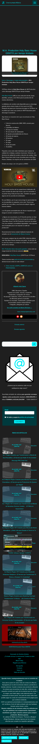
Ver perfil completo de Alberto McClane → (19, 307)
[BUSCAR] (34, 344)
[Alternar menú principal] (34, 2)
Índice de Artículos (19, 672)
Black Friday (19, 660)
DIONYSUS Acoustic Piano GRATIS (19, 647)
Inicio (3, 80)
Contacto (19, 668)
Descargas (10, 80)
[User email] (21, 316)
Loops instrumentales (20, 80)
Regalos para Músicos (19, 663)
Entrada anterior (19, 324)
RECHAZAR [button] (23, 737)
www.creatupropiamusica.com (26, 311)
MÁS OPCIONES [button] (7, 741)
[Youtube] (17, 316)
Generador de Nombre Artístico (19, 654)
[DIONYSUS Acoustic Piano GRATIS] (19, 635)
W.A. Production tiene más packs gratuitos (14, 249)
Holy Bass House (7, 95)
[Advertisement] (19, 30)
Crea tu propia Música (13, 3)
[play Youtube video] (19, 177)
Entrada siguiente (19, 329)
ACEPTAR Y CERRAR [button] (9, 737)
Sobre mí (19, 670)
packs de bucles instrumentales (23, 259)
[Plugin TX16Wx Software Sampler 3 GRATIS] (18, 543)
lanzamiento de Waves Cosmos (20, 234)
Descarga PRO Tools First (19, 460)
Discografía (19, 666)
